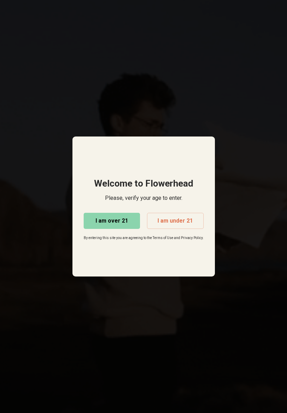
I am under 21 (175, 220)
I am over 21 (112, 220)
